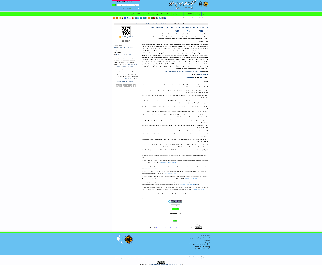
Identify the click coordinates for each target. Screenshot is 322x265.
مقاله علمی (194, 243)
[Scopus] (144, 18)
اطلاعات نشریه (188, 14)
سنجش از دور (195, 246)
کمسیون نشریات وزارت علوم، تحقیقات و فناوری (199, 237)
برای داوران (155, 14)
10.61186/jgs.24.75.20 (132, 64)
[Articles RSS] (114, 18)
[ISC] (120, 18)
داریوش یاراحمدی (195, 30)
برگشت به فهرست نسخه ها (142, 23)
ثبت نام (128, 8)
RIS (118, 47)
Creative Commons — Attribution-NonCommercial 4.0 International (163, 264)
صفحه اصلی (206, 14)
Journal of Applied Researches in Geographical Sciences (134, 257)
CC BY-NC (180, 264)
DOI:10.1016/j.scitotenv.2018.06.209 (187, 184)
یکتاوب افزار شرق (195, 257)
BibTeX (115, 47)
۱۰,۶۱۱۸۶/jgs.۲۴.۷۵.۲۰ (129, 78)
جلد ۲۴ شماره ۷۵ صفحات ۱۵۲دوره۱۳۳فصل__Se (158, 23)
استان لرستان (168, 71)
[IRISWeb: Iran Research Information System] (130, 18)
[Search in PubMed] (200, 31)
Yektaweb (127, 258)
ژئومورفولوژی (198, 248)
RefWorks (120, 50)
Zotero (124, 54)
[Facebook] (136, 18)
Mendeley (118, 54)
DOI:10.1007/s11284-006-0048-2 (151, 168)
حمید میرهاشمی (182, 30)
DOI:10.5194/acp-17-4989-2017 (190, 178)
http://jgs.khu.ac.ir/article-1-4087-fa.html (125, 66)
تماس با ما (132, 14)
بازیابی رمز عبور (120, 8)
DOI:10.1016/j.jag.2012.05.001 (198, 189)
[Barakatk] (128, 18)
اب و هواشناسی (189, 77)
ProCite (129, 47)
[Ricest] (122, 18)
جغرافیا (203, 244)
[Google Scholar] (165, 18)
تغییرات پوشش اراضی (197, 71)
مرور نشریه (197, 14)
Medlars (126, 47)
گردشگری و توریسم (205, 248)
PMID (197, 184)
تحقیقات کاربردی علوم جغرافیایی (190, 256)
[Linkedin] (141, 18)
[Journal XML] (117, 18)
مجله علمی (199, 243)
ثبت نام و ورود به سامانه (143, 14)
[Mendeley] (154, 18)
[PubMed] (146, 18)
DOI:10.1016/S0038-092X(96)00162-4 (168, 162)
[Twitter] (138, 18)
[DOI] (149, 18)
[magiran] (133, 18)
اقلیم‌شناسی (198, 244)
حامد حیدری (206, 30)
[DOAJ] (152, 18)
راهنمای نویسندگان (165, 14)
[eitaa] (117, 85)
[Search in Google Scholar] (202, 31)
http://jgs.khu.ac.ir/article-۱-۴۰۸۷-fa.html (125, 81)
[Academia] (157, 18)
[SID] (125, 18)
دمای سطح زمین (188, 71)
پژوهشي (201, 77)
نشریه (203, 243)
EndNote (122, 47)
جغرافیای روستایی (202, 246)
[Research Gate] (163, 18)
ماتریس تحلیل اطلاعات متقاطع (178, 71)
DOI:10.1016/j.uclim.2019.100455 (172, 173)
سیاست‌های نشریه (177, 14)
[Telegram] (160, 18)
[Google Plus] (120, 85)
